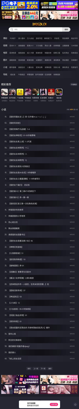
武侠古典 (39, 67)
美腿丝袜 (48, 60)
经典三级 (56, 53)
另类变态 (74, 53)
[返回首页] (75, 404)
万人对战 (30, 38)
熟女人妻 (48, 45)
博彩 (5, 38)
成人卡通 (30, 53)
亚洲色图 (21, 60)
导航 (5, 74)
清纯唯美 (56, 60)
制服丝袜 (48, 53)
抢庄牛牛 (74, 38)
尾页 (50, 369)
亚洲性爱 (12, 53)
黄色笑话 (65, 67)
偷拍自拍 (21, 53)
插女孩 (12, 74)
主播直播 (65, 45)
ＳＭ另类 (74, 45)
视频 (5, 45)
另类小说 (56, 67)
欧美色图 (30, 60)
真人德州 (21, 38)
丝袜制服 (56, 45)
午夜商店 (21, 74)
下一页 (43, 369)
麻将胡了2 (48, 38)
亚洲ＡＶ (12, 45)
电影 (5, 52)
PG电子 (13, 38)
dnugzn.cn (39, 24)
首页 (29, 369)
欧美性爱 (39, 53)
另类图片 (74, 60)
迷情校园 (48, 67)
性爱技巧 (74, 67)
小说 (5, 67)
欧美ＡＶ (30, 45)
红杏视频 (48, 74)
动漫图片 (39, 60)
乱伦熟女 (65, 53)
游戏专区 (39, 38)
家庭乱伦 (21, 67)
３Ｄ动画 (39, 45)
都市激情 (12, 67)
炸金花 (56, 38)
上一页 (36, 369)
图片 (5, 60)
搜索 (66, 29)
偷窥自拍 (12, 60)
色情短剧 (56, 74)
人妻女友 (30, 67)
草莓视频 (30, 74)
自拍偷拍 (21, 45)
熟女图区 (65, 60)
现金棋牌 (65, 38)
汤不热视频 (39, 74)
